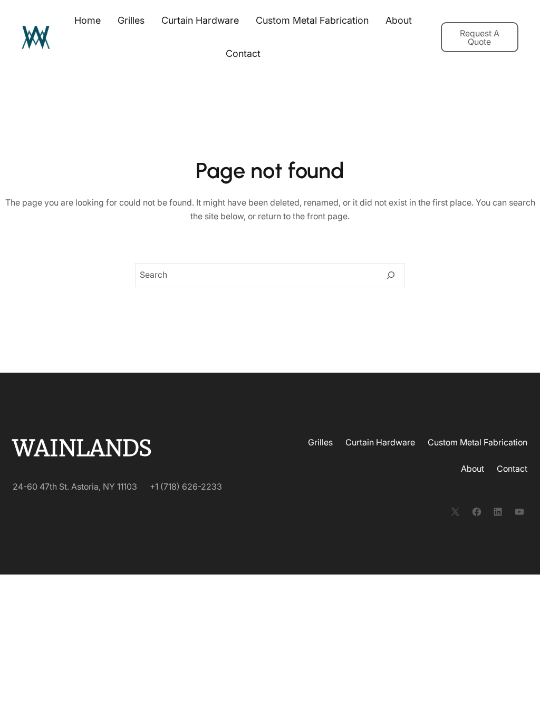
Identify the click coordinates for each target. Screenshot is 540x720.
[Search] (390, 275)
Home (87, 20)
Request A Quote (479, 37)
